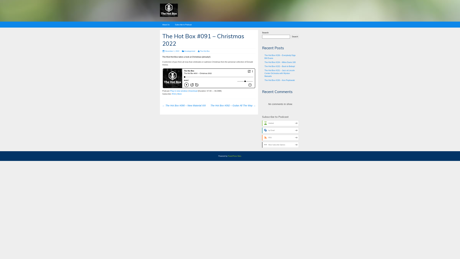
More (179, 94)
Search (265, 33)
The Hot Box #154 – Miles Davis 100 (280, 62)
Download (193, 91)
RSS (174, 94)
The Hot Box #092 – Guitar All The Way (233, 105)
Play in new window (178, 91)
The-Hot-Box (205, 51)
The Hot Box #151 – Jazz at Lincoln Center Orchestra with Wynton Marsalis (279, 73)
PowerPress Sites (234, 156)
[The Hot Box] (169, 10)
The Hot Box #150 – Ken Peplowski (279, 80)
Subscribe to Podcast (183, 25)
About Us (166, 25)
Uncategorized (189, 51)
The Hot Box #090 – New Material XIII (184, 105)
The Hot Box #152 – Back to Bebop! (279, 66)
